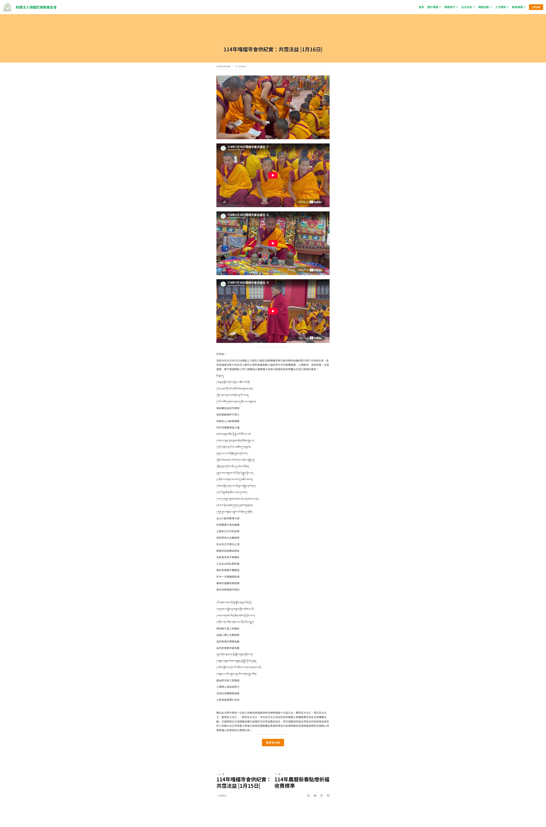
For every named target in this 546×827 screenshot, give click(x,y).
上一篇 (221, 774)
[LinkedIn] (321, 795)
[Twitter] (315, 795)
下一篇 (277, 774)
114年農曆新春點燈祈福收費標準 (301, 782)
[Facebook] (308, 795)
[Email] (328, 795)
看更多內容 (273, 742)
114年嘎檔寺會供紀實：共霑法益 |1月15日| (243, 782)
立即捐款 (536, 7)
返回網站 (222, 795)
